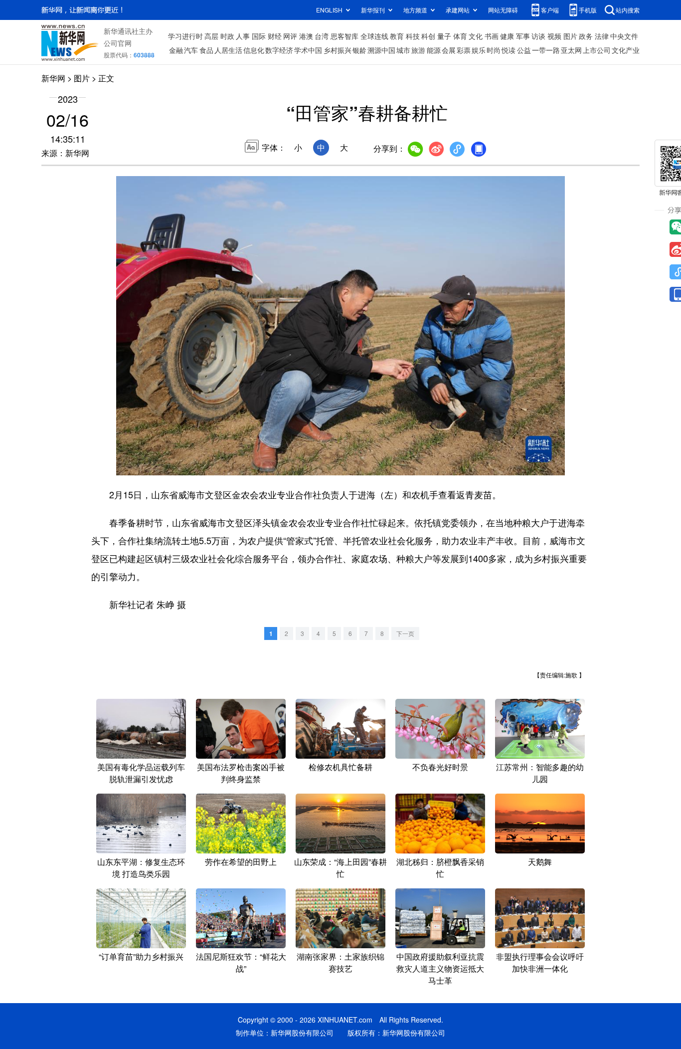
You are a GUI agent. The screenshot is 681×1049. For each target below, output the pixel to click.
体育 (460, 36)
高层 (211, 36)
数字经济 (279, 50)
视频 (554, 36)
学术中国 (308, 50)
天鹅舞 (540, 861)
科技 (413, 36)
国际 (259, 36)
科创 (428, 36)
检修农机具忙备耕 (340, 767)
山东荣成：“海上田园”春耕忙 (340, 867)
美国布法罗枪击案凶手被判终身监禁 (241, 773)
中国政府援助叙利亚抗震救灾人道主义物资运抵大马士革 (440, 968)
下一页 (405, 633)
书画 (492, 36)
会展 (449, 50)
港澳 (306, 36)
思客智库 (344, 36)
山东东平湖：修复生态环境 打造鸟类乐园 (141, 867)
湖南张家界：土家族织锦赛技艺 (340, 962)
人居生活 (228, 50)
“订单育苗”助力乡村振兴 (141, 956)
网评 (290, 36)
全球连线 (374, 36)
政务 (586, 36)
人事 (243, 36)
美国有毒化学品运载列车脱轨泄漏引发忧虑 (141, 773)
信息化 (253, 50)
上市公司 (597, 50)
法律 (602, 36)
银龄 (359, 50)
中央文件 (624, 36)
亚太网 (571, 50)
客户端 (550, 9)
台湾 (322, 36)
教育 (397, 36)
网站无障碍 (503, 9)
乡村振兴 (337, 50)
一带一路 (546, 50)
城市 (403, 50)
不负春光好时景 (440, 767)
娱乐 (479, 50)
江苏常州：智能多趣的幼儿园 (540, 773)
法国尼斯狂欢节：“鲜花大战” (241, 962)
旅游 (418, 50)
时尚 (494, 50)
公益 (524, 50)
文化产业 (626, 50)
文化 (476, 36)
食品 (206, 50)
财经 (275, 36)
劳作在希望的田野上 (241, 861)
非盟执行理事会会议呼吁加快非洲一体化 (540, 962)
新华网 (53, 78)
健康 (507, 36)
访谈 (538, 36)
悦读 (508, 50)
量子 (444, 36)
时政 (227, 36)
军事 (523, 36)
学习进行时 (185, 36)
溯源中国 (381, 50)
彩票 (464, 50)
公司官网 (118, 43)
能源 (434, 50)
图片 (570, 36)
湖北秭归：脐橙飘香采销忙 (440, 867)
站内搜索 (628, 9)
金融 (176, 50)
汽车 (191, 50)
